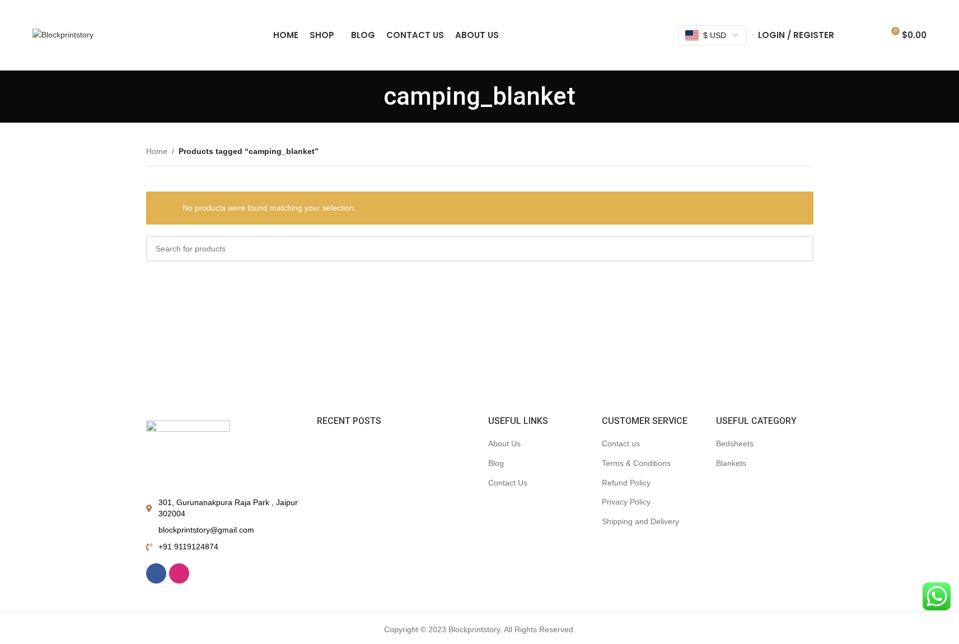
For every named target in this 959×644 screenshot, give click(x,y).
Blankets (731, 463)
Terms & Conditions (636, 463)
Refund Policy (626, 482)
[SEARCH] (800, 249)
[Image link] (188, 452)
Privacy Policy (626, 501)
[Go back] (369, 96)
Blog (496, 463)
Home (156, 151)
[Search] (850, 35)
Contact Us (507, 482)
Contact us (621, 443)
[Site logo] (62, 34)
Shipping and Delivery (640, 521)
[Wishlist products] (870, 35)
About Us (504, 443)
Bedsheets (735, 443)
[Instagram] (179, 573)
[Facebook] (156, 573)
